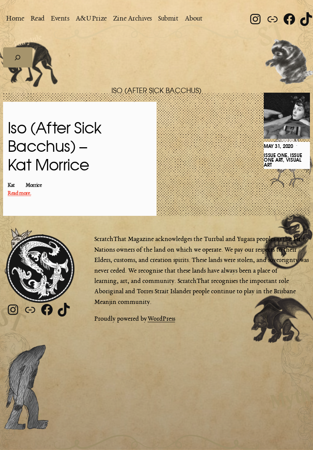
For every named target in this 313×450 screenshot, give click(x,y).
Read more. (19, 193)
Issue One (275, 155)
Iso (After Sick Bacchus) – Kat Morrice (54, 147)
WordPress (161, 319)
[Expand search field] (17, 57)
